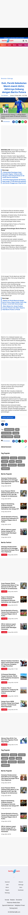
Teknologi (7, 892)
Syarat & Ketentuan (8, 905)
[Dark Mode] (23, 41)
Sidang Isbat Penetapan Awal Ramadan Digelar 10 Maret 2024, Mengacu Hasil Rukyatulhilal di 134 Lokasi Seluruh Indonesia (13, 174)
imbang (16, 433)
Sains (20, 887)
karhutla (21, 465)
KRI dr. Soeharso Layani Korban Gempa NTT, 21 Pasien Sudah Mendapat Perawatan (8, 532)
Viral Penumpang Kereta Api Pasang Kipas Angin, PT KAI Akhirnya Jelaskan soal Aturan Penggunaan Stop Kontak (14, 181)
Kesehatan (21, 890)
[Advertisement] (14, 14)
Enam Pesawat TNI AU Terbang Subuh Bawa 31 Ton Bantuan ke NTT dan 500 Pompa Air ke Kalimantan (10, 493)
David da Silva (6, 433)
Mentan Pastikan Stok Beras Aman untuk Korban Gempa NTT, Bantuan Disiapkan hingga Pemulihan (10, 663)
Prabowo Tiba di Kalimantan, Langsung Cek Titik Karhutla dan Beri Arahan (9, 690)
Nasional (3, 45)
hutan (4, 465)
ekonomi (21, 458)
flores (12, 461)
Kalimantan (12, 465)
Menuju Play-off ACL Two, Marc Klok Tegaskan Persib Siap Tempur (9, 739)
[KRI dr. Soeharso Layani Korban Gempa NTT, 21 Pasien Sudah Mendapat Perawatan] (23, 532)
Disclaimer (19, 900)
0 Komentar (6, 121)
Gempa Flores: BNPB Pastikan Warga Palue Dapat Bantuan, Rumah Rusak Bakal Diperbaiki (10, 704)
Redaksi (12, 900)
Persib (17, 436)
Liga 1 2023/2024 (7, 436)
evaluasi (4, 461)
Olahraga (10, 78)
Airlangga (5, 458)
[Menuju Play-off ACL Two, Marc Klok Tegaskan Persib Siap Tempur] (23, 740)
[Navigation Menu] (26, 41)
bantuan (13, 458)
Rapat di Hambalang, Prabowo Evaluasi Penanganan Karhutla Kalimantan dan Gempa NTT (10, 506)
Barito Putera (9, 429)
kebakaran (5, 468)
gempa (19, 461)
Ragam (20, 45)
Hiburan (21, 882)
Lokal (9, 45)
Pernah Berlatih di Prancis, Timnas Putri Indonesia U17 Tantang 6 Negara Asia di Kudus (9, 519)
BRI (17, 429)
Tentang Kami (13, 908)
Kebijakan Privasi (20, 905)
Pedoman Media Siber (13, 902)
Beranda (3, 78)
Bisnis (14, 45)
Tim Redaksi (4, 95)
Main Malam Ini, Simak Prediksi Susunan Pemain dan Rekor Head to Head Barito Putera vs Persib (13, 307)
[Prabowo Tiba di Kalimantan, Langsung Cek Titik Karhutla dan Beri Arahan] (23, 690)
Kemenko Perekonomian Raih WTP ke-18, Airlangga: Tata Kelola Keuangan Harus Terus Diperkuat (10, 480)
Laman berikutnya (7, 417)
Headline (4, 554)
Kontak (7, 900)
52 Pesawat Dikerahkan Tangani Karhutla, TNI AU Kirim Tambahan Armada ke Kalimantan (10, 676)
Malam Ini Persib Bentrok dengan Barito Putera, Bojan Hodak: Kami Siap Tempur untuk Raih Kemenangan (14, 302)
